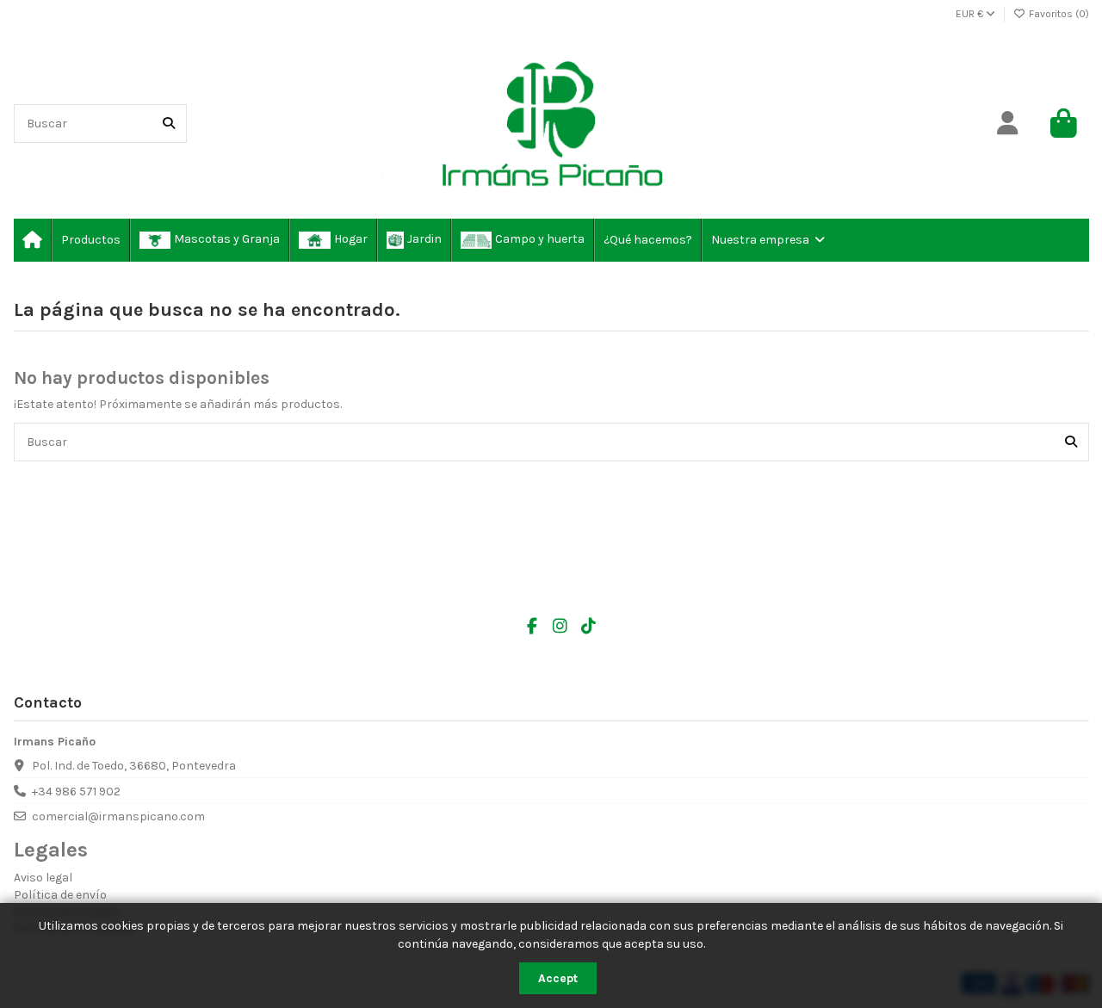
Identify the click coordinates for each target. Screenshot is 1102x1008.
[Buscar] (169, 123)
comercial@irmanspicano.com (118, 816)
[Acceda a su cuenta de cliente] (1008, 124)
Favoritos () (1057, 14)
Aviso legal (43, 877)
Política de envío (60, 894)
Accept (558, 978)
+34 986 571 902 (76, 791)
